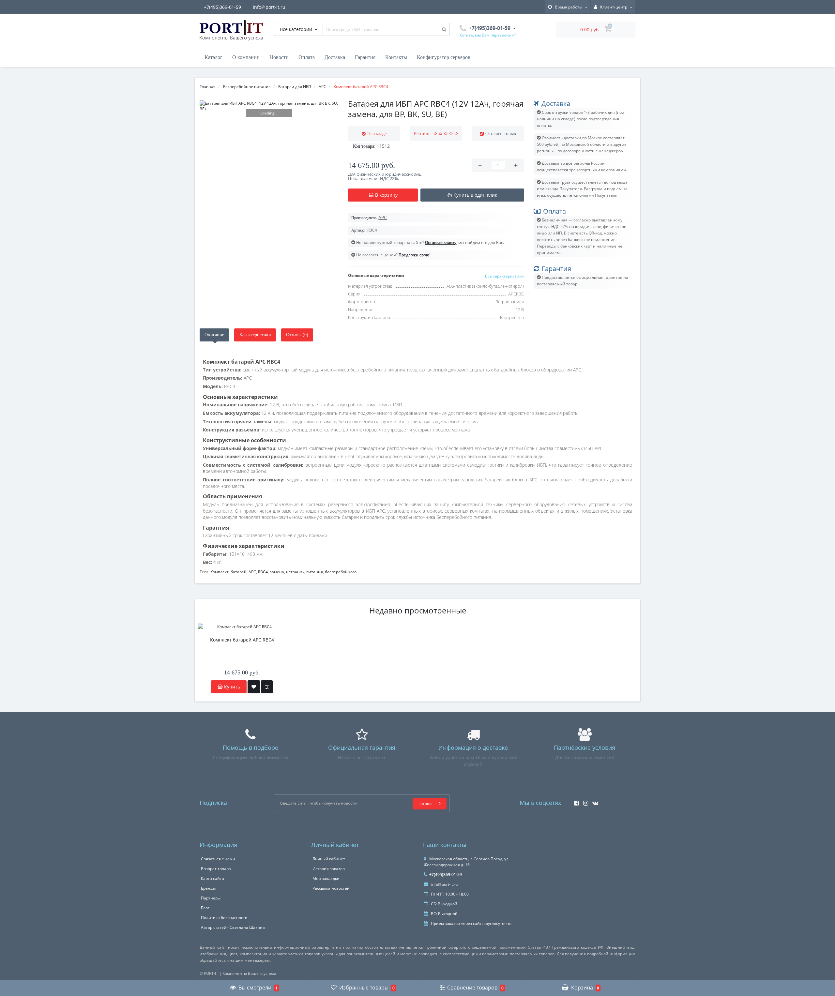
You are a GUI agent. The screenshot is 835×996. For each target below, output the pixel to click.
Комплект (219, 572)
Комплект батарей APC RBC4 (242, 640)
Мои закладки (326, 878)
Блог (205, 908)
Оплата (306, 57)
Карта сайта (212, 878)
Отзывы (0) (297, 334)
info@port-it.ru (269, 7)
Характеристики (255, 334)
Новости (279, 57)
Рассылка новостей (331, 888)
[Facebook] (575, 801)
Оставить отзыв (500, 133)
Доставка (335, 57)
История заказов (328, 868)
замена (277, 572)
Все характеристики (504, 276)
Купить (231, 687)
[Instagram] (584, 801)
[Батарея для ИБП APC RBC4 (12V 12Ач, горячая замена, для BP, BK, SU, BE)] (269, 106)
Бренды (208, 888)
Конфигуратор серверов (443, 57)
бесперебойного (341, 572)
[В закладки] (254, 686)
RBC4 (263, 572)
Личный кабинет (328, 859)
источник (295, 572)
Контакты (396, 57)
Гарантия (365, 57)
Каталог (213, 57)
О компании (246, 57)
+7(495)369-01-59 (222, 7)
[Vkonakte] (594, 801)
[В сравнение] (267, 686)
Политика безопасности (224, 917)
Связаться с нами (218, 859)
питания (314, 572)
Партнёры (210, 898)
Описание (214, 334)
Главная (208, 86)
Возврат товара (216, 868)
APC (252, 572)
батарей (239, 572)
